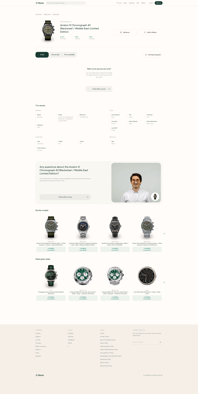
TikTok (70, 343)
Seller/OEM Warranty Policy (109, 349)
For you (119, 3)
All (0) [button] (42, 55)
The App (38, 343)
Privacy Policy (104, 336)
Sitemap (38, 356)
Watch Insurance (40, 346)
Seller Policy (104, 343)
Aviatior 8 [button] (56, 14)
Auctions (132, 3)
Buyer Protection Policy (107, 340)
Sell (138, 3)
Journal (37, 340)
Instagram (71, 340)
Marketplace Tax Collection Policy (110, 356)
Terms (102, 333)
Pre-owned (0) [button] (69, 55)
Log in (151, 3)
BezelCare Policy (105, 359)
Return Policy (104, 362)
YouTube (70, 336)
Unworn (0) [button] (55, 55)
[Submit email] (160, 342)
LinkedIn (70, 333)
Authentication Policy (107, 346)
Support (38, 336)
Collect (143, 3)
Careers (38, 333)
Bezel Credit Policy (106, 366)
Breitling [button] (47, 14)
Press (37, 353)
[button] (159, 3)
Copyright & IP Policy (107, 353)
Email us (38, 349)
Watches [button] (38, 14)
